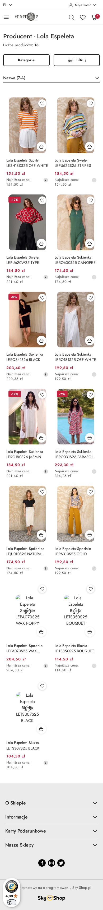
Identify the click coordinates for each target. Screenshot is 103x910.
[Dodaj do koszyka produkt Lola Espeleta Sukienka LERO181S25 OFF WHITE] (90, 340)
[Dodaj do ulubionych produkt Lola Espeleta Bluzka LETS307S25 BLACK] (42, 686)
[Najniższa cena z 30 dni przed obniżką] (45, 180)
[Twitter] (61, 863)
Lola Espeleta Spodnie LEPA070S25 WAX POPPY (24, 648)
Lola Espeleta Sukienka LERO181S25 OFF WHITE (75, 357)
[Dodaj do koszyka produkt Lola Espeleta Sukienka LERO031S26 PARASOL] (90, 438)
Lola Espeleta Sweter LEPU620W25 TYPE (23, 260)
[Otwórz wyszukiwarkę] (71, 17)
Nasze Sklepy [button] (19, 845)
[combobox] (51, 77)
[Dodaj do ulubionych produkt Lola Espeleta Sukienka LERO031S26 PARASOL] (91, 395)
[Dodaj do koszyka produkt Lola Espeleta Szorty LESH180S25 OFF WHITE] (41, 146)
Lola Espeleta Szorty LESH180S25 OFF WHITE (27, 163)
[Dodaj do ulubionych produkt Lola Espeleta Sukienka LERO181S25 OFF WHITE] (91, 298)
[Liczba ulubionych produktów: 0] (83, 17)
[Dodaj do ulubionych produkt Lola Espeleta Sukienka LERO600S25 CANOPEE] (91, 200)
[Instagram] (51, 863)
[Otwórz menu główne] (6, 17)
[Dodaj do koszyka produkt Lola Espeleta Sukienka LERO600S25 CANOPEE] (90, 243)
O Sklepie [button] (15, 802)
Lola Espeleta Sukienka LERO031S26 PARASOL (74, 454)
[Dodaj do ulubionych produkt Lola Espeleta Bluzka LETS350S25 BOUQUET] (91, 589)
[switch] (11, 902)
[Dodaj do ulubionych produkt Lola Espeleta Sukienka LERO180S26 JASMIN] (42, 395)
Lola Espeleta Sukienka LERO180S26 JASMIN (24, 454)
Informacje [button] (16, 817)
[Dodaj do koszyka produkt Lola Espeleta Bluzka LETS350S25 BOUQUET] (90, 632)
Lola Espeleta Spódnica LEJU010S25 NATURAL (25, 551)
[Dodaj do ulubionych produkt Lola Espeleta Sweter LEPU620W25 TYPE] (42, 200)
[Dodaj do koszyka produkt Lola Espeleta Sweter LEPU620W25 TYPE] (41, 243)
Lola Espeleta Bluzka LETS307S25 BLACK (22, 745)
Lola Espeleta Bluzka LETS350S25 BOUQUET (74, 648)
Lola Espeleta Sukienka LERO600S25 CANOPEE (75, 260)
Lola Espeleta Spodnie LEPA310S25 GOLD (73, 551)
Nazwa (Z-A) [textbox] (14, 78)
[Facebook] (42, 863)
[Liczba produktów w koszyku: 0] (94, 17)
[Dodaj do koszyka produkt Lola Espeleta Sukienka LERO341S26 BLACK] (41, 340)
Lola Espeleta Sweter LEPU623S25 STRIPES (73, 163)
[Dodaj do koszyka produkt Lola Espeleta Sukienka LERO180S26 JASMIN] (41, 438)
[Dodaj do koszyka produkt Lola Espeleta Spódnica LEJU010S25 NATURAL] (41, 535)
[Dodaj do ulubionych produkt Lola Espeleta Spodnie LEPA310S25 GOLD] (91, 492)
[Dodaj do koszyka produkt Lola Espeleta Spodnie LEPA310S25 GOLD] (90, 535)
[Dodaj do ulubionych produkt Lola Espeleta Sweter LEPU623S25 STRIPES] (91, 103)
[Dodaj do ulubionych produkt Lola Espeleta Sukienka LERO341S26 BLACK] (42, 298)
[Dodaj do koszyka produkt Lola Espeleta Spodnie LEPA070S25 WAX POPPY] (41, 632)
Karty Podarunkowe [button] (25, 831)
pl (5, 4)
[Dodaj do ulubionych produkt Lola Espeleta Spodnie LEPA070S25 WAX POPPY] (42, 589)
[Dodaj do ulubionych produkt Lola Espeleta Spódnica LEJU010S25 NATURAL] (42, 492)
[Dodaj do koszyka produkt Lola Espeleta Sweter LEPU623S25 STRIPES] (90, 146)
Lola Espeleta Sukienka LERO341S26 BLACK (24, 357)
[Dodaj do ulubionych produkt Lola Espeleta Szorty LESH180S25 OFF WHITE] (42, 103)
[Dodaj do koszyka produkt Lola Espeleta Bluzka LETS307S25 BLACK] (41, 729)
